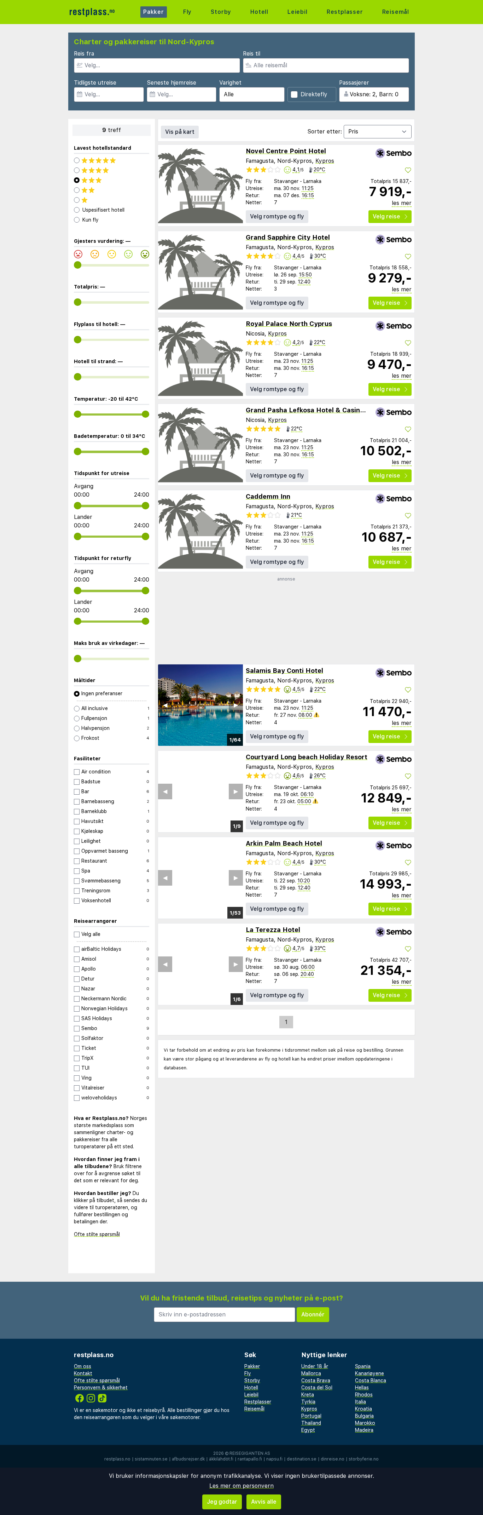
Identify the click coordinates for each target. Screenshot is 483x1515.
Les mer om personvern (241, 1485)
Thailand (311, 1423)
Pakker (153, 11)
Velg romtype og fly (277, 216)
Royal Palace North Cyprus (289, 323)
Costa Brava (315, 1380)
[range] (77, 265)
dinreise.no (332, 1459)
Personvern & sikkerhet (101, 1387)
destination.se (301, 1459)
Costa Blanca (370, 1380)
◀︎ (165, 705)
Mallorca (311, 1373)
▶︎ (236, 705)
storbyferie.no (364, 1459)
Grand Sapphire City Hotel (288, 237)
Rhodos (364, 1394)
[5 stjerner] (111, 160)
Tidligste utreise (95, 82)
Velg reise (386, 216)
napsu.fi (274, 1459)
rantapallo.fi (250, 1459)
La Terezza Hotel (273, 929)
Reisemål (395, 11)
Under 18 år (314, 1366)
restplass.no (117, 1459)
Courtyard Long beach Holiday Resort (306, 757)
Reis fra (84, 53)
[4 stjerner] (111, 170)
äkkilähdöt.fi (221, 1459)
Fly (187, 11)
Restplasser (345, 11)
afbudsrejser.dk (188, 1459)
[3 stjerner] (111, 180)
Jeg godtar (222, 1501)
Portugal (311, 1416)
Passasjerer (354, 82)
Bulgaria (364, 1416)
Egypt (308, 1430)
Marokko (365, 1423)
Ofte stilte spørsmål (97, 1234)
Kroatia (363, 1409)
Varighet (230, 82)
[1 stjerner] (111, 200)
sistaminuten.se (151, 1459)
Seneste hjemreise (171, 82)
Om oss (82, 1366)
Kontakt (83, 1373)
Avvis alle (264, 1501)
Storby (221, 11)
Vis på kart (179, 131)
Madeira (364, 1430)
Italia (360, 1402)
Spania (363, 1366)
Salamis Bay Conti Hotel (284, 670)
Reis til (251, 53)
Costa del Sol (316, 1387)
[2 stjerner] (111, 190)
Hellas (362, 1387)
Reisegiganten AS (249, 1453)
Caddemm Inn (268, 496)
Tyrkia (308, 1402)
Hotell (259, 11)
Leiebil (297, 11)
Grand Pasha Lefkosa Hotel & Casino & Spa (315, 410)
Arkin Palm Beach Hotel (284, 843)
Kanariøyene (369, 1373)
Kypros (324, 161)
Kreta (307, 1394)
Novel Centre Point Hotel (286, 151)
